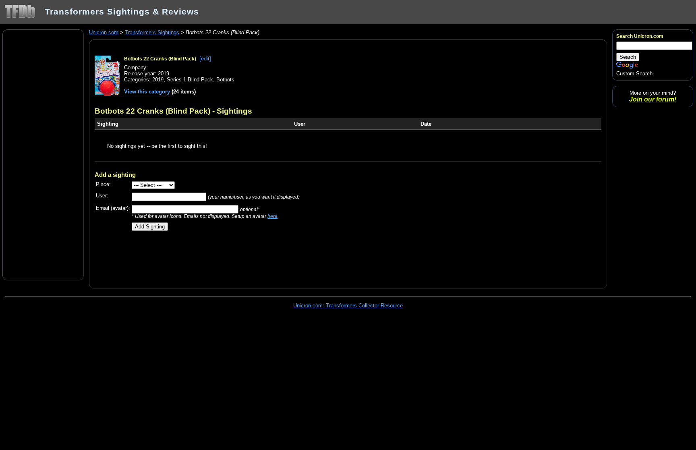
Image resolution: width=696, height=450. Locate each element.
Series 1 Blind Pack (190, 80)
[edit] (205, 59)
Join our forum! (652, 99)
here (272, 216)
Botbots (225, 80)
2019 (158, 80)
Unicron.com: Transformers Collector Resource (348, 306)
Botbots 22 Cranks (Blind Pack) (160, 59)
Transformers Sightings (152, 32)
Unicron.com (103, 32)
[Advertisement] (43, 154)
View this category (147, 92)
